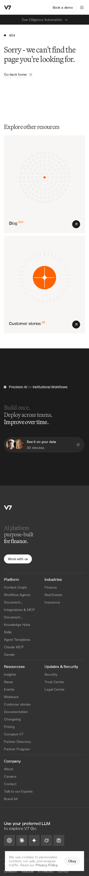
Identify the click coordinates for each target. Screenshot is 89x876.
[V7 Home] (8, 507)
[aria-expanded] (82, 7)
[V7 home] (7, 7)
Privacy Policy (46, 865)
